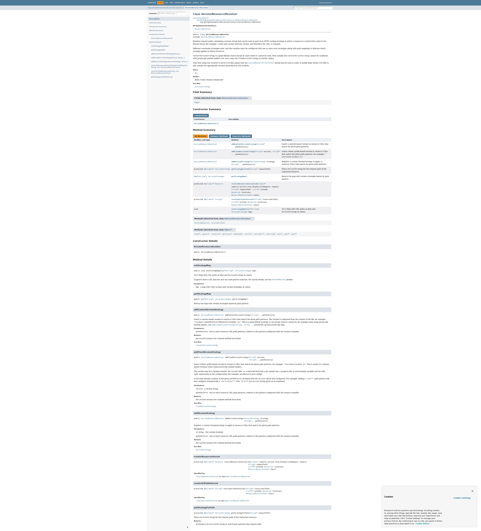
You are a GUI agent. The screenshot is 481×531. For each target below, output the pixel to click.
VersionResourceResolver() (162, 38)
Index (188, 3)
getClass (226, 234)
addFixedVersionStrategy (242, 151)
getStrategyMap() (158, 50)
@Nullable (208, 169)
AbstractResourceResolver (213, 37)
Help (202, 3)
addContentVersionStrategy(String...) (166, 54)
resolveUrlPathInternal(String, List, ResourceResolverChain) (165, 72)
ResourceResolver (203, 29)
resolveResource (201, 223)
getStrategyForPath (240, 169)
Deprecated (180, 3)
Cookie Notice (422, 524)
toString (270, 234)
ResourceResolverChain (241, 195)
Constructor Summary (158, 27)
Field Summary (155, 23)
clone (196, 234)
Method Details (155, 42)
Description (154, 19)
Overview (152, 3)
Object (227, 230)
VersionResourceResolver (196, 8)
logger (197, 102)
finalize (215, 234)
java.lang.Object (200, 18)
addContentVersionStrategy (243, 144)
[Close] (472, 491)
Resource (219, 184)
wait (279, 234)
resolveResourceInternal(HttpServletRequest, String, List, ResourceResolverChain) (169, 66)
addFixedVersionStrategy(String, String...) (168, 58)
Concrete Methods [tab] (241, 136)
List (255, 189)
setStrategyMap (238, 209)
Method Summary (156, 30)
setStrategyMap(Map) (159, 46)
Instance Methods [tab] (219, 136)
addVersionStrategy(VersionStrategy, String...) (169, 61)
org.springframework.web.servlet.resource (165, 8)
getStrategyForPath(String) (162, 77)
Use (166, 3)
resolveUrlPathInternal (242, 199)
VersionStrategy (257, 162)
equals (205, 234)
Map (195, 176)
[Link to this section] (214, 92)
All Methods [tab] (200, 136)
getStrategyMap (238, 176)
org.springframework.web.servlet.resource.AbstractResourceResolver (227, 20)
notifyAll (258, 234)
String (260, 144)
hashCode (237, 234)
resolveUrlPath (218, 223)
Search (196, 3)
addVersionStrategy (240, 162)
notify (248, 234)
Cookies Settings (462, 498)
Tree (171, 3)
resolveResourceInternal (242, 184)
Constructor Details (157, 34)
